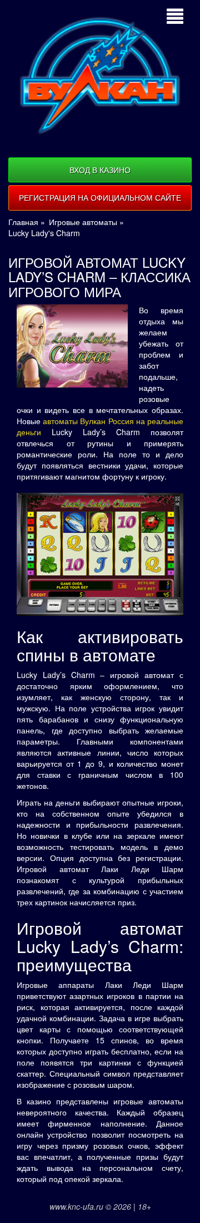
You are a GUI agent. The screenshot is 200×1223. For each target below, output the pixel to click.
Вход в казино (100, 169)
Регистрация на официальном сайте (100, 197)
